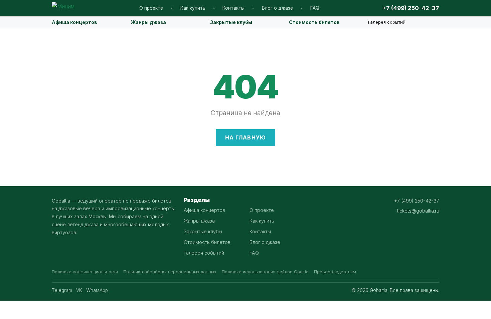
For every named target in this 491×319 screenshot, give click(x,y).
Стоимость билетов (314, 22)
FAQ (314, 8)
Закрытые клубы (231, 22)
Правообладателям (335, 271)
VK (79, 290)
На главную (245, 137)
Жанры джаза (148, 22)
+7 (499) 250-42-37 (410, 8)
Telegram (62, 290)
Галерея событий (386, 22)
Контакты (233, 8)
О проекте (151, 8)
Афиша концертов (74, 22)
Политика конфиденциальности (85, 271)
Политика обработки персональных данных (169, 271)
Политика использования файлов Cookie (265, 271)
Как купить (192, 8)
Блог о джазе (277, 8)
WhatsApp (97, 290)
